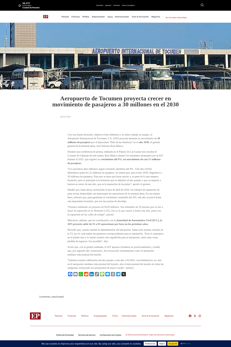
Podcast (116, 5)
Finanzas (76, 17)
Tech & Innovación (140, 17)
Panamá (99, 5)
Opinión (108, 5)
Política (85, 17)
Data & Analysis (128, 5)
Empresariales (98, 17)
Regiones (155, 17)
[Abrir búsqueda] (202, 5)
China (110, 17)
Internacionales (122, 17)
